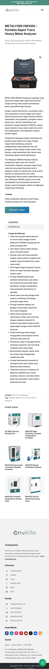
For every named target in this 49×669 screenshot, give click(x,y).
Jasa (12, 579)
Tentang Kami (15, 571)
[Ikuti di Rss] (40, 633)
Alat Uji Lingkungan (17, 41)
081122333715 (16, 621)
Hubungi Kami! (17, 210)
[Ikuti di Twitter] (30, 633)
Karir (12, 591)
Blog (12, 587)
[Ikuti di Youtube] (26, 633)
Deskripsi (13, 222)
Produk (13, 575)
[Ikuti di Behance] (35, 633)
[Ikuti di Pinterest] (21, 633)
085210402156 (16, 616)
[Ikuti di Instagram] (16, 633)
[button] (40, 57)
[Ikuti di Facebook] (7, 633)
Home (7, 41)
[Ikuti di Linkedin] (11, 633)
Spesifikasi (14, 227)
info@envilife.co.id (17, 604)
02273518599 (16, 608)
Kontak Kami (15, 583)
